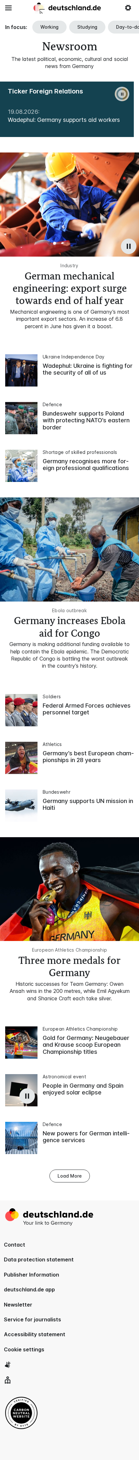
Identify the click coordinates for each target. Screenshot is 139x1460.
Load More (70, 1176)
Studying (87, 27)
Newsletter (18, 1304)
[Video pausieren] (128, 246)
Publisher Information (31, 1274)
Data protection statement (39, 1259)
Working (49, 27)
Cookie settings (24, 1349)
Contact (14, 1244)
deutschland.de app (29, 1289)
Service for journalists (32, 1319)
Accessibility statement (34, 1334)
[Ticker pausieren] (122, 94)
